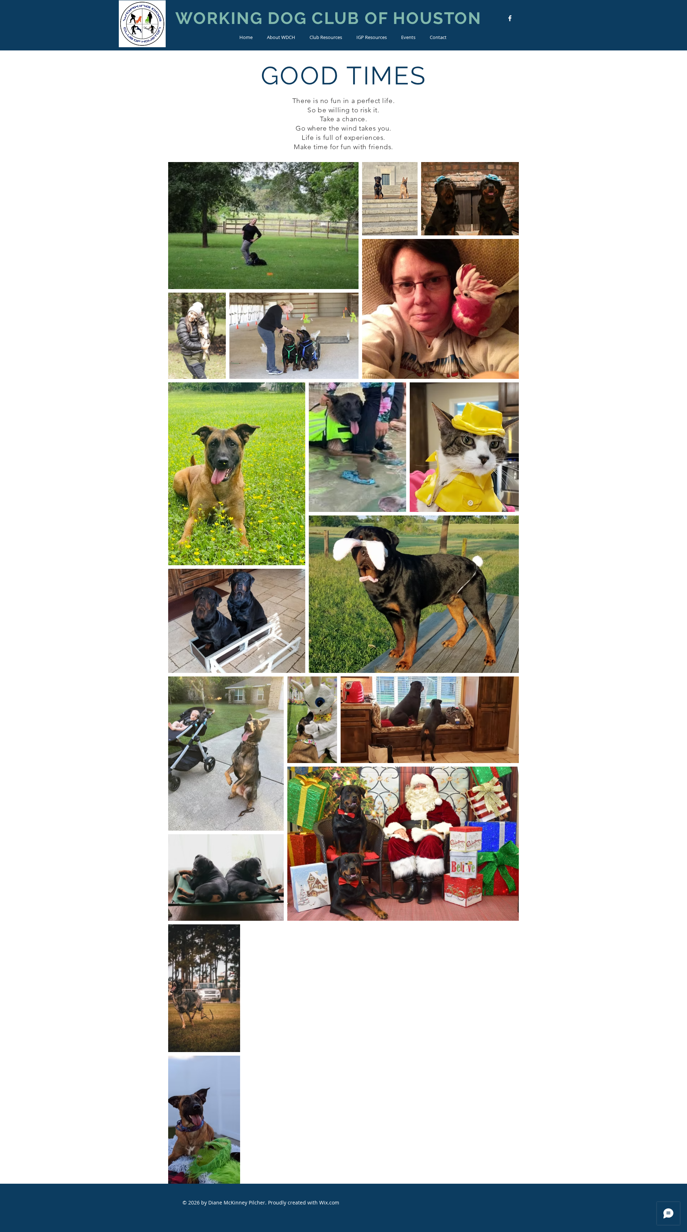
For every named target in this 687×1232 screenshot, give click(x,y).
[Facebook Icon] (510, 18)
